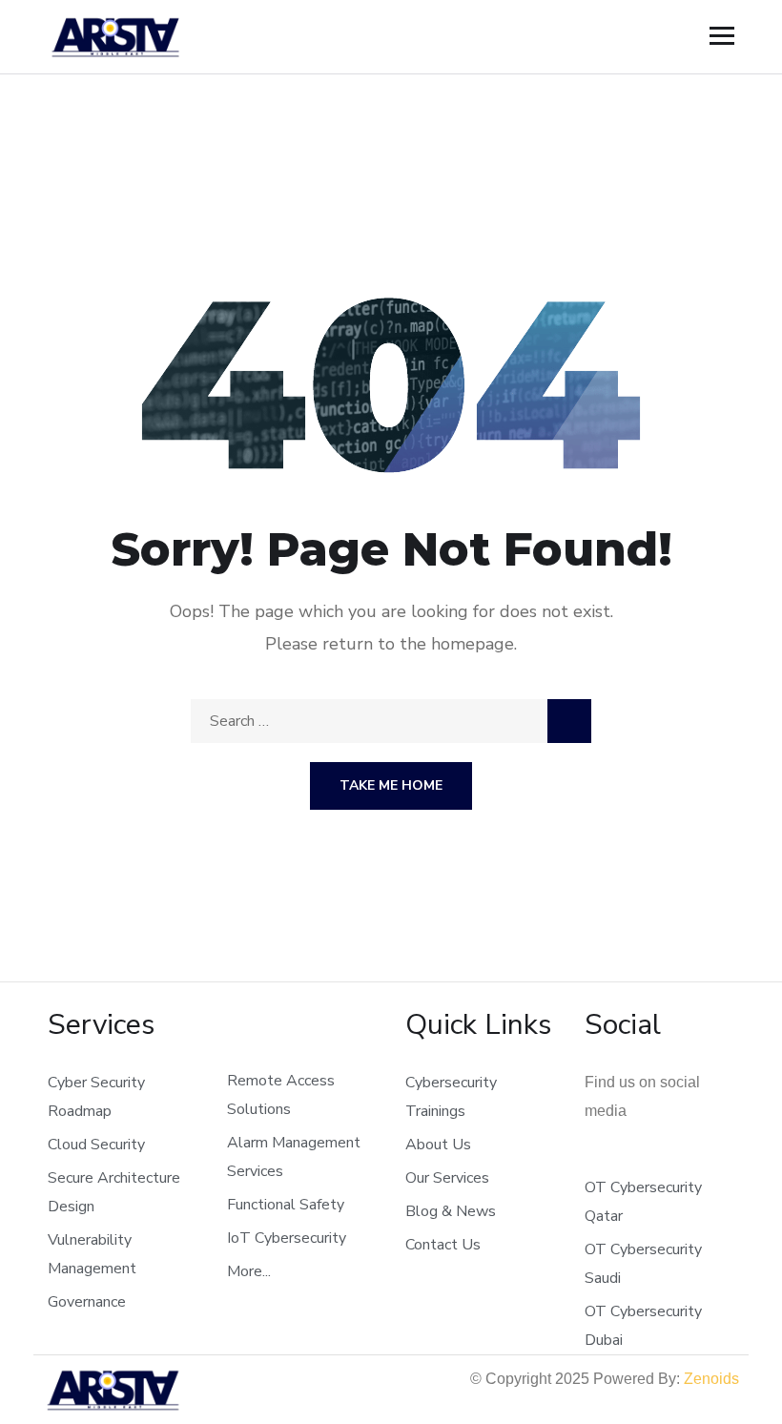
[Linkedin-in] (652, 1157)
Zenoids (711, 1379)
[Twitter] (591, 1157)
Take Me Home (391, 785)
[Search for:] (391, 721)
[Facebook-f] (621, 1157)
